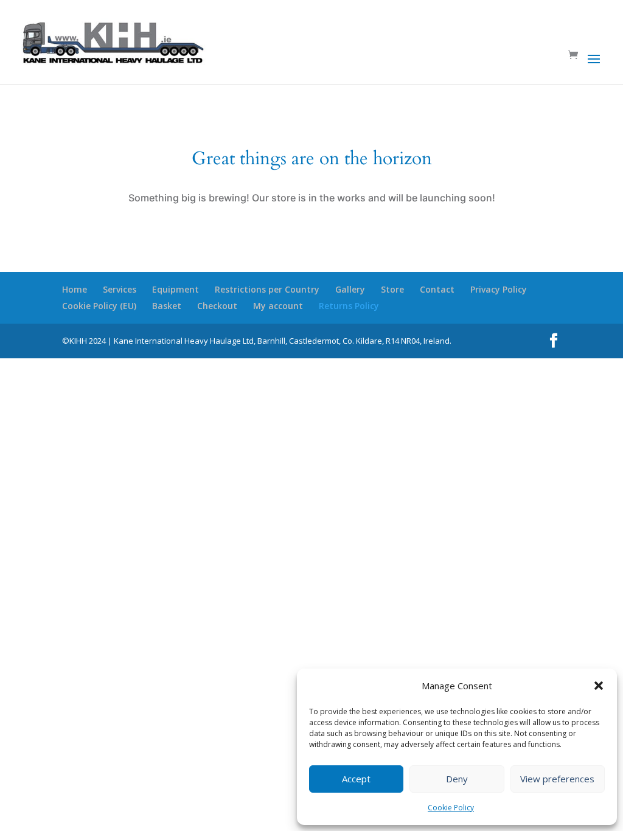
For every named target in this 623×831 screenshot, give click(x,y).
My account (278, 305)
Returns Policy (349, 305)
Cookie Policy (451, 807)
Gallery (350, 289)
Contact (437, 289)
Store (392, 289)
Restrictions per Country (267, 289)
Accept (356, 779)
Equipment (175, 289)
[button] (599, 686)
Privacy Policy (498, 289)
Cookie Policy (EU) (99, 305)
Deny (457, 779)
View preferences (557, 779)
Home (74, 289)
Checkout (217, 305)
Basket (166, 305)
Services (119, 289)
